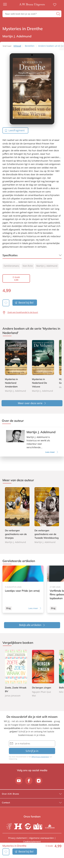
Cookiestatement (32, 841)
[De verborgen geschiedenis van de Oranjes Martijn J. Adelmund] (17, 516)
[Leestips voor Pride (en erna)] (22, 589)
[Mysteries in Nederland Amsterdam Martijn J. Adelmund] (16, 366)
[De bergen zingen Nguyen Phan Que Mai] (43, 673)
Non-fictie (28, 265)
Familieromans (11, 265)
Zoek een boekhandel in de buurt (22, 312)
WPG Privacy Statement (40, 757)
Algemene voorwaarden (41, 837)
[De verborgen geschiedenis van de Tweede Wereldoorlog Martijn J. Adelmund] (47, 516)
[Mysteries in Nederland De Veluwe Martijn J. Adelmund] (43, 366)
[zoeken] (58, 13)
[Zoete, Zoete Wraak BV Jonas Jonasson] (16, 673)
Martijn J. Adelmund (46, 265)
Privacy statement (17, 837)
